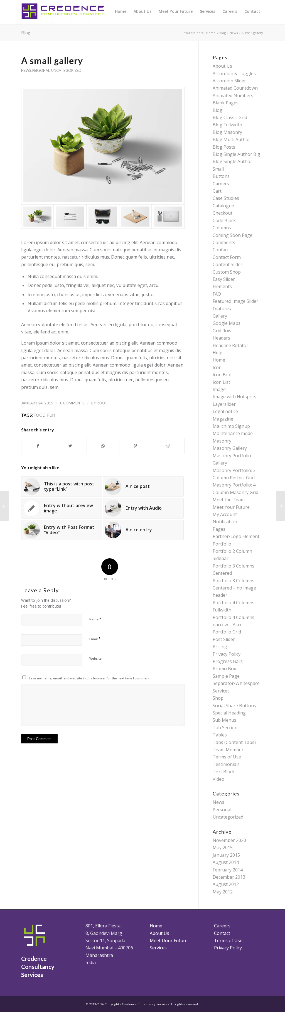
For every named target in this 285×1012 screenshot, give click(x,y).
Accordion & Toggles (234, 73)
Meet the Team (229, 500)
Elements (222, 286)
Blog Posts (224, 147)
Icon (217, 367)
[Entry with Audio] (280, 506)
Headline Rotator (230, 345)
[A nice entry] (4, 506)
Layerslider (224, 404)
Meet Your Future (231, 507)
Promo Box (224, 668)
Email (94, 638)
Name (95, 619)
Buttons (221, 176)
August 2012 (226, 884)
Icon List (221, 382)
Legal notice (225, 411)
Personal (41, 70)
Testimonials (226, 764)
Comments (224, 242)
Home (219, 360)
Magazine (223, 419)
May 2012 (223, 892)
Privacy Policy (226, 654)
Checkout (222, 213)
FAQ (217, 294)
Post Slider (224, 639)
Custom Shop (227, 272)
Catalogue (223, 206)
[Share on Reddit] (168, 446)
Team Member (228, 749)
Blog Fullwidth (227, 125)
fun (51, 415)
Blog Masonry (227, 132)
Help (217, 353)
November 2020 (229, 840)
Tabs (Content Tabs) (234, 742)
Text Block (224, 771)
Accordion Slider (229, 81)
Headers (221, 338)
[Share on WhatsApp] (103, 446)
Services (221, 691)
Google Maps (226, 323)
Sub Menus (224, 720)
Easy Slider (224, 279)
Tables (220, 735)
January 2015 (226, 855)
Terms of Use (227, 757)
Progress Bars (228, 661)
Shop (218, 698)
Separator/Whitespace (236, 683)
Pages (219, 529)
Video (218, 779)
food (40, 415)
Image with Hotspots (234, 397)
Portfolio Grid (227, 632)
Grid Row (222, 331)
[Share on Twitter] (70, 446)
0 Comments (72, 403)
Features (222, 309)
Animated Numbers (233, 95)
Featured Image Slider (235, 301)
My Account (225, 514)
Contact (221, 250)
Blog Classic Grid (230, 117)
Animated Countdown (235, 88)
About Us (222, 66)
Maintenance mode (233, 433)
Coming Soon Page (232, 235)
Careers (221, 184)
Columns (222, 228)
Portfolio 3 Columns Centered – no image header (234, 588)
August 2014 (226, 862)
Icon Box (222, 375)
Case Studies (226, 198)
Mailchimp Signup (231, 426)
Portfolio (222, 544)
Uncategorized (66, 70)
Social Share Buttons (234, 705)
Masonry (222, 441)
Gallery (220, 316)
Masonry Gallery (230, 448)
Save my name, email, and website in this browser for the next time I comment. (89, 678)
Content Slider (227, 264)
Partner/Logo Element (236, 536)
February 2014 (228, 870)
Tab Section (225, 727)
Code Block (224, 220)
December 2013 (229, 877)
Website (95, 658)
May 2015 (223, 847)
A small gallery (52, 60)
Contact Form (227, 257)
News (26, 70)
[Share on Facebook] (37, 446)
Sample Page (226, 676)
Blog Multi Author (231, 139)
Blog (25, 32)
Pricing (220, 646)
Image (219, 389)
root (102, 403)
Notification (225, 522)
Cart (217, 191)
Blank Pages (226, 103)
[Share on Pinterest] (135, 446)
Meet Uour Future (169, 940)
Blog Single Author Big (236, 154)
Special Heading (229, 713)
